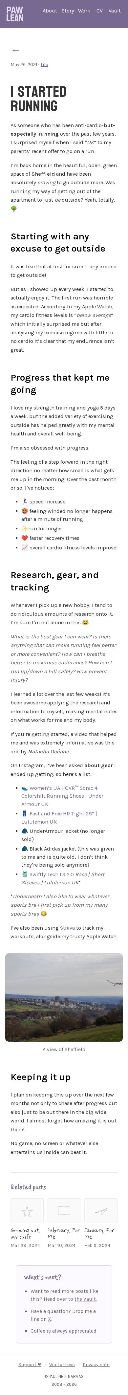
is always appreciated (71, 1331)
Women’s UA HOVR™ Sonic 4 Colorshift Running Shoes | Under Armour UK (62, 796)
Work (84, 11)
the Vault (85, 1299)
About (50, 11)
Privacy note (96, 1364)
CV (99, 11)
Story (68, 11)
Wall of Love (62, 1364)
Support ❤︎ (29, 1364)
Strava (67, 928)
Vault (115, 11)
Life (44, 64)
